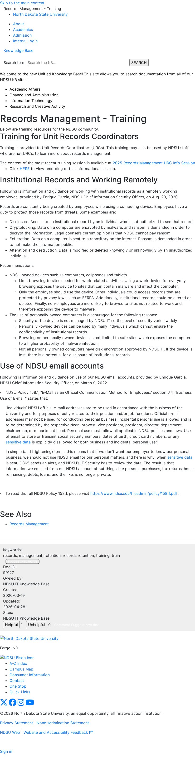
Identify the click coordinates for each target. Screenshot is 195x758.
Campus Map (21, 669)
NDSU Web (10, 732)
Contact (17, 680)
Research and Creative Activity (37, 106)
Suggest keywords (22, 561)
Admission (22, 35)
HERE (25, 168)
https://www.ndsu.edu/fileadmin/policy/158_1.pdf (133, 493)
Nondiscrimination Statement (63, 722)
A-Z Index (18, 663)
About (18, 23)
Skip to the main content (22, 2)
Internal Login (25, 41)
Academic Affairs (25, 89)
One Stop (18, 686)
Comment (62, 625)
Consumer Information (30, 674)
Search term (14, 62)
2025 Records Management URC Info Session (154, 162)
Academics (23, 29)
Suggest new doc (85, 625)
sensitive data (18, 442)
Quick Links (20, 692)
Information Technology (31, 100)
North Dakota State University (40, 14)
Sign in (6, 751)
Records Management (29, 523)
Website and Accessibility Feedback (56, 732)
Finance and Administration (34, 94)
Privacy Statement (16, 722)
